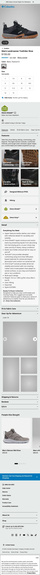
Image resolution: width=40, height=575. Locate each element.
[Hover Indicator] (16, 164)
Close (37, 557)
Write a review (22, 57)
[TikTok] (36, 535)
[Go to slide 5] (25, 463)
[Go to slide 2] (19, 463)
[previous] (5, 339)
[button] (15, 112)
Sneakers (6, 48)
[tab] (6, 130)
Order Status (6, 495)
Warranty (5, 499)
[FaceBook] (20, 535)
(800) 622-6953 (9, 485)
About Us (5, 515)
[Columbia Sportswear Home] (8, 6)
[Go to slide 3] (21, 463)
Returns (5, 492)
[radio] (4, 66)
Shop (4, 521)
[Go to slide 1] (16, 463)
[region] (20, 25)
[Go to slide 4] (23, 463)
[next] (35, 339)
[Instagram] (12, 535)
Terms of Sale (14, 552)
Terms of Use (6, 552)
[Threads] (16, 535)
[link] (20, 339)
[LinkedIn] (32, 535)
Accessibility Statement (10, 506)
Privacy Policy (23, 552)
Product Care (6, 503)
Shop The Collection (13, 301)
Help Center (6, 488)
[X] (28, 535)
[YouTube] (24, 535)
